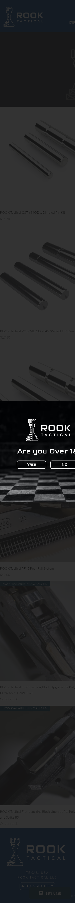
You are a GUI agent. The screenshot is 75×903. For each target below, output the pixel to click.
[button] (31, 465)
